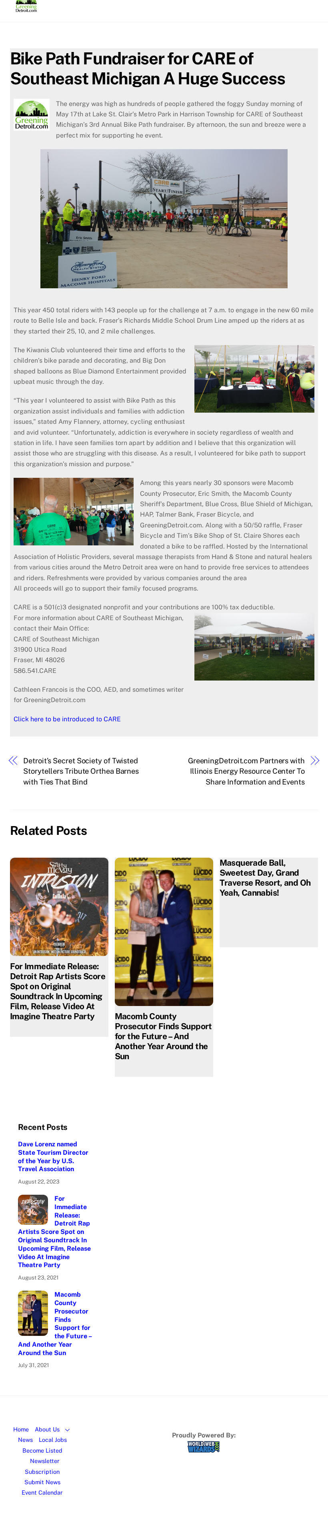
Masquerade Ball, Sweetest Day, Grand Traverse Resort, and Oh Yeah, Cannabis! (265, 878)
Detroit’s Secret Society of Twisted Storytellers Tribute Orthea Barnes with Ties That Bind (81, 771)
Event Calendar (42, 1492)
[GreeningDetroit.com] (26, 8)
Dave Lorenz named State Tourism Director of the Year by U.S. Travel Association (53, 1156)
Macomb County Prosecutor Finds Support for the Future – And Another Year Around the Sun (163, 1036)
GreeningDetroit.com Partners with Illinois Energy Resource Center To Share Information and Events (246, 771)
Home (21, 1429)
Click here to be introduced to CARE (67, 719)
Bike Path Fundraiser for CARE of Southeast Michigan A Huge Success (147, 68)
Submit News (42, 1482)
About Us (47, 1429)
